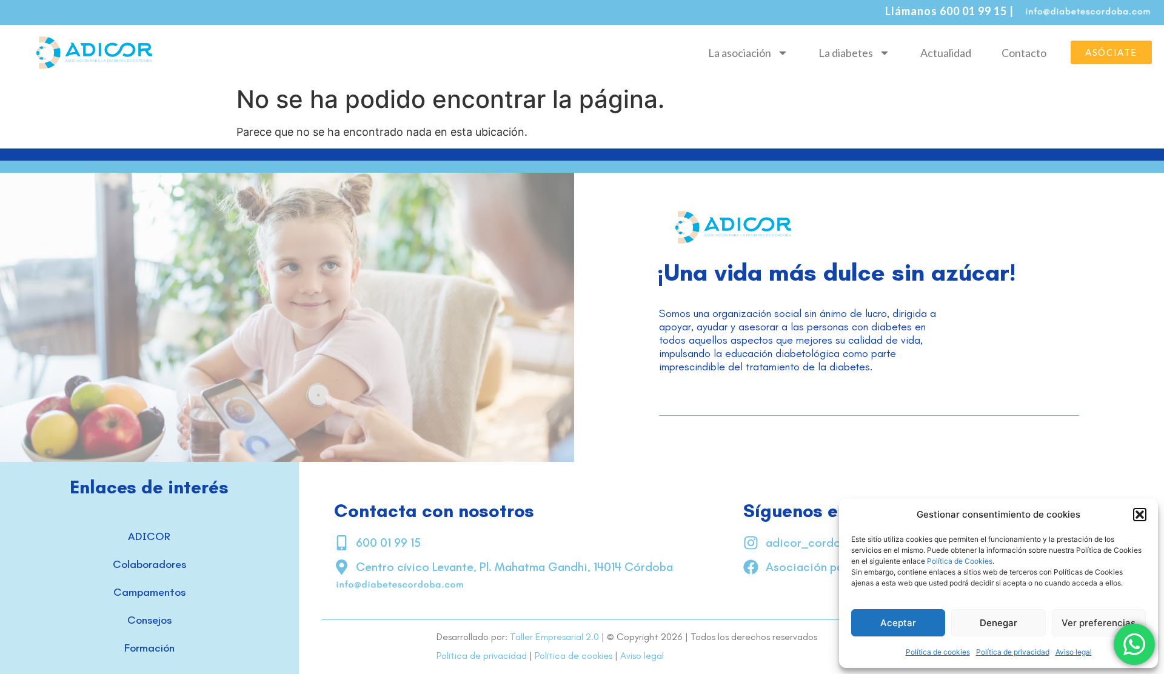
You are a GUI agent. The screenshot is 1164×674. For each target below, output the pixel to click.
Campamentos (149, 592)
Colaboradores (149, 564)
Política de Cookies (959, 561)
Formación (149, 648)
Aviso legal (1073, 651)
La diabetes (845, 52)
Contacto (1024, 52)
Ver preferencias (1099, 623)
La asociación (739, 52)
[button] (1140, 515)
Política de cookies (938, 651)
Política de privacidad (1012, 651)
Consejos (149, 620)
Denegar (998, 623)
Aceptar (898, 623)
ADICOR (149, 536)
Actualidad (945, 52)
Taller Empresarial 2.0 (554, 636)
